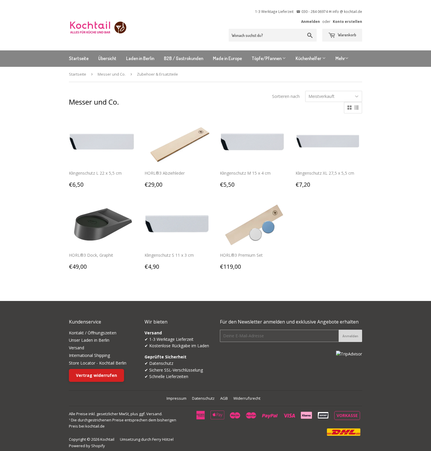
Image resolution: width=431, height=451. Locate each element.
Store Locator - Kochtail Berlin (97, 363)
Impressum (176, 398)
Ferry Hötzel (163, 439)
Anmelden (310, 21)
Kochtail (107, 439)
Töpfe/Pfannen (267, 58)
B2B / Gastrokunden (183, 58)
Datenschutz (203, 398)
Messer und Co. (111, 74)
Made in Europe (227, 58)
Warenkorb (346, 34)
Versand (76, 347)
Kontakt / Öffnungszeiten (92, 333)
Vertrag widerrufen (96, 375)
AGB (224, 398)
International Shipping (89, 355)
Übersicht (107, 58)
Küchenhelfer (309, 58)
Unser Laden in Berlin (89, 340)
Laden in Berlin (140, 58)
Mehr (340, 58)
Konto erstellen (347, 21)
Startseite (79, 58)
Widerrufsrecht (246, 398)
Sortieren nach (286, 96)
